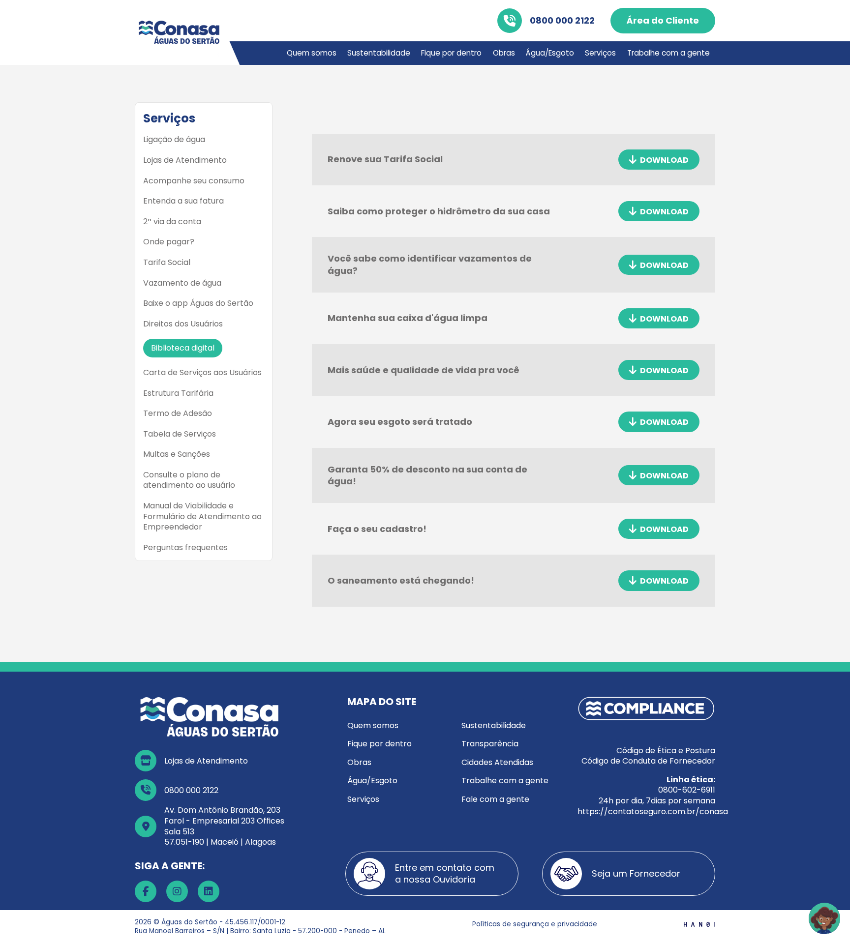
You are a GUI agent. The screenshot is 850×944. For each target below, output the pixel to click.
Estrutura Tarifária (178, 393)
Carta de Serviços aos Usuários (202, 372)
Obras (504, 53)
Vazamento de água (182, 283)
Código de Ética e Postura (665, 750)
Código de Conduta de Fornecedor (648, 761)
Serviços (600, 53)
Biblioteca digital (182, 348)
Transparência (489, 743)
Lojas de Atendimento (185, 160)
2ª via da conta (172, 221)
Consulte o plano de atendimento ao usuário (189, 480)
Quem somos (311, 53)
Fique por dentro (451, 53)
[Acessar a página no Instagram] (177, 891)
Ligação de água (174, 139)
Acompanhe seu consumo (193, 181)
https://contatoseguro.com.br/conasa (652, 811)
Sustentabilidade (378, 53)
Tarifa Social (166, 262)
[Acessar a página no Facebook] (145, 891)
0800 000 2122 (562, 20)
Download (663, 159)
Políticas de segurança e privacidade (534, 924)
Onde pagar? (168, 241)
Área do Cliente (663, 20)
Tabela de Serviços (179, 434)
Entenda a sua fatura (183, 201)
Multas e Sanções (176, 454)
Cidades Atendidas (497, 762)
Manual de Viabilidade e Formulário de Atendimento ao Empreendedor (202, 516)
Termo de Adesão (177, 413)
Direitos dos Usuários (183, 324)
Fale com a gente (495, 799)
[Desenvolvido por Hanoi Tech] (699, 924)
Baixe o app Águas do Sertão (198, 303)
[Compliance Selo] (646, 707)
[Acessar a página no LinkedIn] (208, 891)
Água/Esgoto (550, 53)
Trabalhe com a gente (668, 53)
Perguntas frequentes (185, 547)
